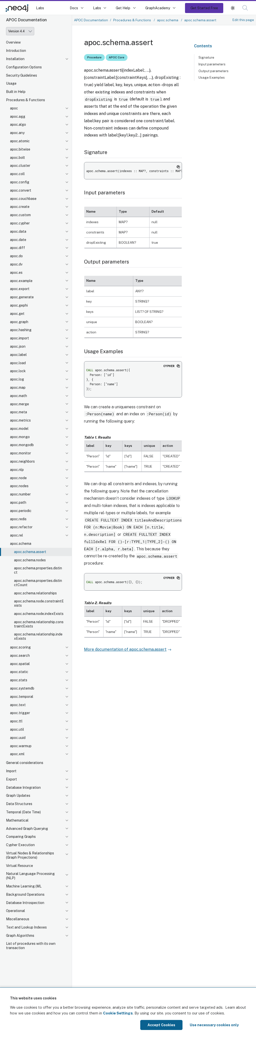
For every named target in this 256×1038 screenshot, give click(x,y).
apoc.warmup (21, 746)
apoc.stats (18, 680)
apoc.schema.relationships (35, 593)
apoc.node (18, 478)
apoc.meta (18, 412)
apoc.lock (18, 371)
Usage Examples (211, 77)
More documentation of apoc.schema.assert (125, 649)
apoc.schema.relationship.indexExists (38, 636)
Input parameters (212, 64)
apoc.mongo (20, 437)
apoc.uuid (18, 738)
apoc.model (19, 429)
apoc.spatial (20, 664)
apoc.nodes (19, 486)
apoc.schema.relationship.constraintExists (39, 624)
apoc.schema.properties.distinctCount (38, 583)
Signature (206, 57)
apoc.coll (17, 174)
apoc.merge (19, 404)
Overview (13, 42)
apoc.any (17, 133)
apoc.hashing (21, 330)
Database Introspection (25, 903)
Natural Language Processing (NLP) (30, 876)
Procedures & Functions (25, 100)
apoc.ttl (16, 721)
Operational (15, 911)
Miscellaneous (17, 919)
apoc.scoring (20, 647)
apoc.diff (17, 248)
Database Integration (23, 788)
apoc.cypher (20, 223)
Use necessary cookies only (214, 1025)
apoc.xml (17, 754)
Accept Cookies (161, 1025)
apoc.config (19, 182)
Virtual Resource (19, 866)
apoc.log (17, 379)
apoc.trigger (20, 713)
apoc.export (20, 289)
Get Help (123, 8)
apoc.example (21, 281)
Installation (15, 59)
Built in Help (16, 92)
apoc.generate (22, 297)
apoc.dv (16, 264)
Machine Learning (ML (24, 886)
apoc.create (20, 207)
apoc (14, 108)
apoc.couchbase (23, 199)
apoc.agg (17, 116)
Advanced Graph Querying (27, 829)
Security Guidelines (21, 75)
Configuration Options (24, 67)
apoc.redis (18, 519)
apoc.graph (19, 322)
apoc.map (18, 387)
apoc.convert (20, 190)
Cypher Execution (20, 845)
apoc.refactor (21, 527)
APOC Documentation (91, 20)
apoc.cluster (20, 166)
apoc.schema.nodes (30, 560)
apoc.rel (16, 535)
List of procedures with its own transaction (31, 946)
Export (11, 779)
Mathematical (17, 820)
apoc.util (17, 729)
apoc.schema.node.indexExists (39, 614)
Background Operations (25, 894)
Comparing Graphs (21, 837)
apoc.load (18, 363)
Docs (74, 8)
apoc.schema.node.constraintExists (39, 603)
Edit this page (243, 20)
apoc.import (19, 338)
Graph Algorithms (20, 936)
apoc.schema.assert (30, 552)
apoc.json (18, 346)
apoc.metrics (20, 420)
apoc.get (17, 314)
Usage (11, 83)
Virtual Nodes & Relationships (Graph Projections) (30, 855)
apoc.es (16, 273)
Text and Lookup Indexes (26, 927)
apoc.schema (20, 544)
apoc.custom (20, 215)
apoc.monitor (20, 453)
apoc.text (18, 705)
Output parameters (213, 71)
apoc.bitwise (20, 149)
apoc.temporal (21, 697)
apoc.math (18, 396)
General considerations (24, 763)
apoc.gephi (19, 305)
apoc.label (18, 355)
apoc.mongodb (22, 445)
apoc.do (16, 256)
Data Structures (19, 804)
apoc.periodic (21, 511)
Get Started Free (204, 8)
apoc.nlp (17, 470)
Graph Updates (18, 796)
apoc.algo (18, 124)
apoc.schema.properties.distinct (38, 570)
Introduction (16, 51)
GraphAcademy (157, 8)
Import (11, 771)
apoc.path (18, 502)
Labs (40, 8)
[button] (232, 8)
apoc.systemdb (22, 688)
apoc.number (20, 494)
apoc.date (18, 240)
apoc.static (19, 672)
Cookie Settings (118, 1013)
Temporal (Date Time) (23, 812)
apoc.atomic (20, 141)
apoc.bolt (17, 158)
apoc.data (18, 231)
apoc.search (20, 656)
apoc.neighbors (22, 461)
